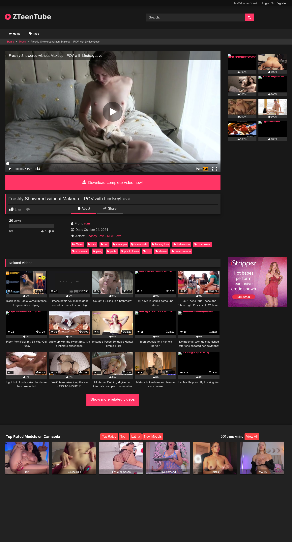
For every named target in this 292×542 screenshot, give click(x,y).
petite (113, 251)
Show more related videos (112, 399)
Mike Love (114, 236)
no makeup (81, 251)
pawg (99, 251)
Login (265, 3)
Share (112, 208)
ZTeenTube (31, 16)
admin (88, 223)
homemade (140, 244)
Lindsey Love (95, 236)
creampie (121, 244)
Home (16, 33)
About (85, 208)
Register (281, 3)
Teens (22, 41)
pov (149, 251)
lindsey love (162, 244)
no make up (204, 244)
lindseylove (183, 244)
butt (106, 244)
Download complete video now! (115, 182)
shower (163, 251)
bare (93, 244)
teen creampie (183, 251)
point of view (131, 251)
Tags (36, 33)
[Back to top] (279, 530)
